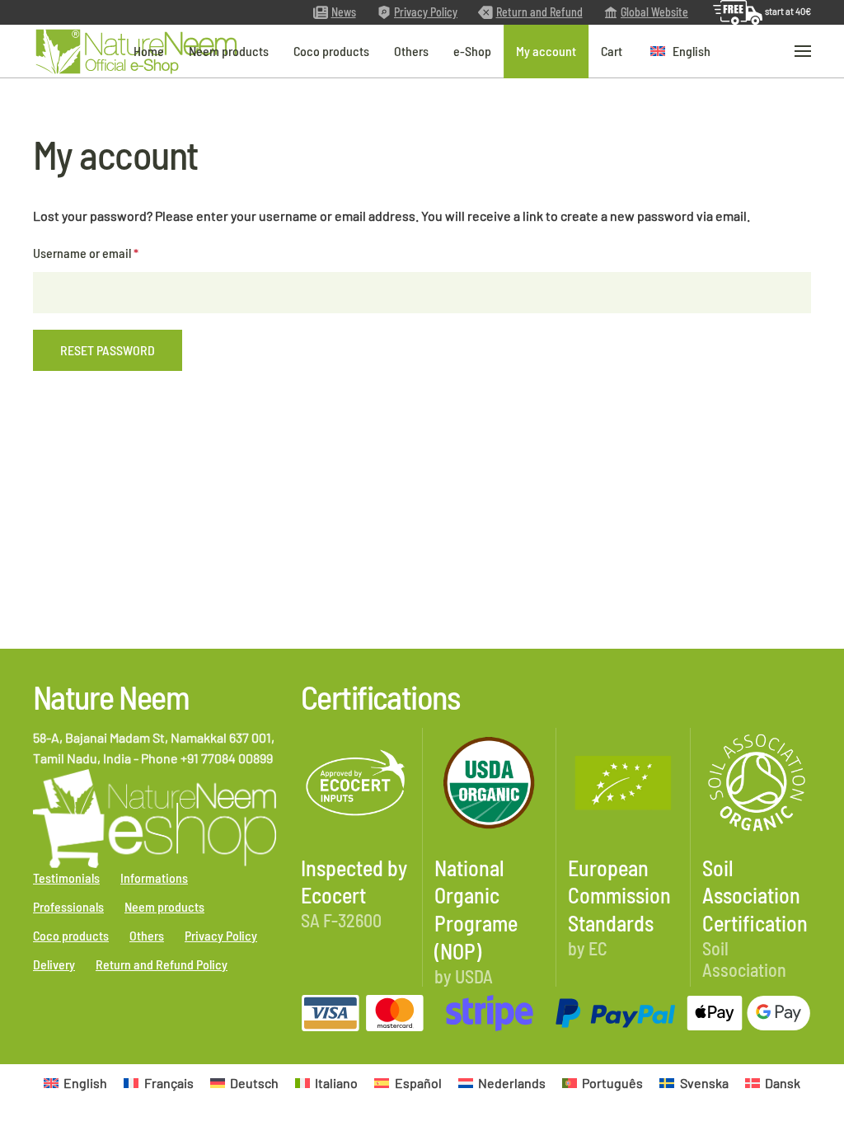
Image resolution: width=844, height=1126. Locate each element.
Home (149, 51)
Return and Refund (539, 12)
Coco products (331, 51)
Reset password (107, 350)
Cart (611, 51)
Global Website (654, 12)
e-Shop (472, 51)
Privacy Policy (425, 12)
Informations (154, 877)
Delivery (54, 964)
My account (546, 51)
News (343, 12)
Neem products (229, 51)
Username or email (109, 252)
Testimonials (66, 877)
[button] (680, 51)
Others (411, 51)
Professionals (68, 906)
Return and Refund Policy (161, 964)
